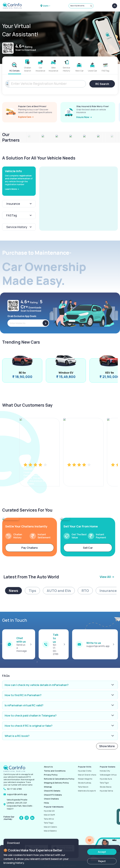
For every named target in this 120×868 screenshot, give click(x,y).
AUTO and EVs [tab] (59, 590)
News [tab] (13, 590)
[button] (78, 198)
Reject (102, 861)
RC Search (102, 84)
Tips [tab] (32, 590)
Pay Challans (29, 547)
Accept (102, 851)
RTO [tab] (85, 590)
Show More (107, 746)
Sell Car (88, 547)
